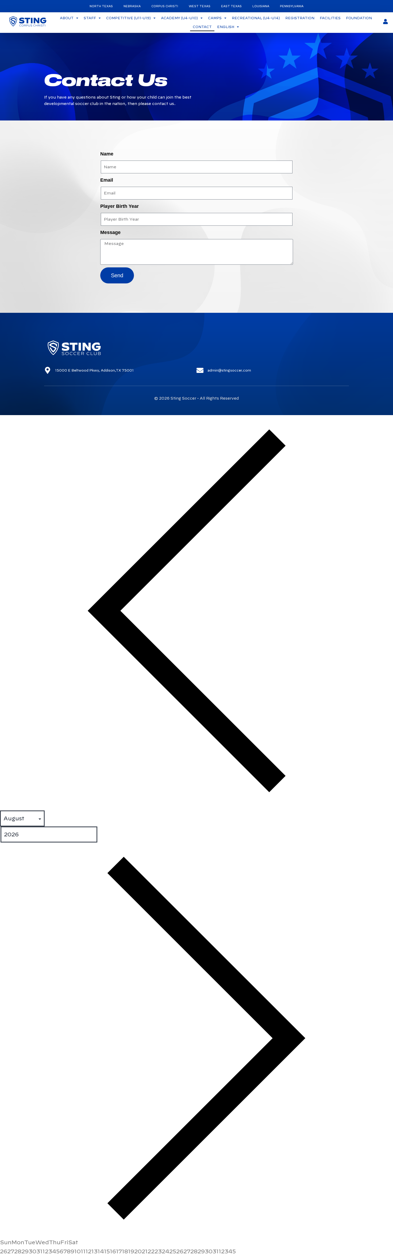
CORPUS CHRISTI (164, 6)
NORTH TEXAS (101, 6)
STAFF (90, 18)
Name (106, 154)
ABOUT (67, 18)
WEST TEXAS (199, 6)
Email (106, 180)
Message (110, 232)
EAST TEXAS (231, 6)
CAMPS (215, 18)
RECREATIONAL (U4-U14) (256, 18)
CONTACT (202, 27)
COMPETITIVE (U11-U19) (128, 18)
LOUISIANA (260, 6)
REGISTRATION (299, 18)
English (225, 27)
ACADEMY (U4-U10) (179, 18)
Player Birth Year (119, 206)
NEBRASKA (132, 6)
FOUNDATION (359, 18)
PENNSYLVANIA (291, 6)
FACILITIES (330, 18)
